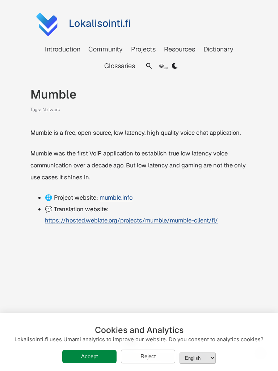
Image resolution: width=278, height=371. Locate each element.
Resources (179, 49)
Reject (148, 356)
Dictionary (218, 49)
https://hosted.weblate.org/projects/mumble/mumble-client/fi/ (131, 220)
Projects (143, 49)
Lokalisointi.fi (100, 23)
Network (51, 110)
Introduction (62, 49)
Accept (89, 356)
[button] (149, 66)
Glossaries (119, 66)
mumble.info (116, 197)
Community (105, 49)
